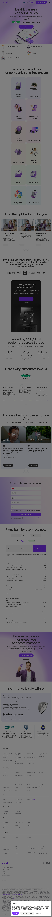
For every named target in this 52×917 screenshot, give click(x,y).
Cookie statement (37, 909)
